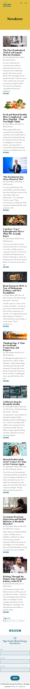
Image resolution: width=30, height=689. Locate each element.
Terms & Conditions (18, 686)
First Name (2, 658)
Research (6, 60)
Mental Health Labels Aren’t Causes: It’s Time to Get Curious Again (14, 462)
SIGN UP (15, 678)
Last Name (2, 666)
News (12, 409)
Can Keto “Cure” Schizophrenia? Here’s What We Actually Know (13, 232)
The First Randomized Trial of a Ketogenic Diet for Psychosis (14, 52)
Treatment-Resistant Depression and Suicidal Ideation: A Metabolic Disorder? (14, 520)
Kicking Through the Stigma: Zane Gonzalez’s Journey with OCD (14, 579)
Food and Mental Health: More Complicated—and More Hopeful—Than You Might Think (15, 118)
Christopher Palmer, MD (13, 406)
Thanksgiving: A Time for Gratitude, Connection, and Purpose (14, 346)
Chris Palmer (9, 57)
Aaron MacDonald (11, 583)
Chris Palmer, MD (11, 124)
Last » (22, 621)
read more (6, 94)
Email (1, 649)
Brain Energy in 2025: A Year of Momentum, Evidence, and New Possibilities (15, 289)
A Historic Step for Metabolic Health (12, 403)
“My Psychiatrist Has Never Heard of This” (13, 178)
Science (12, 60)
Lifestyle (11, 355)
